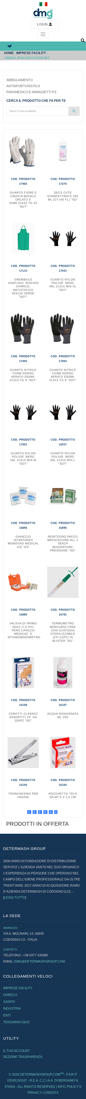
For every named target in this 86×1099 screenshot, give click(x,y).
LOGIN (43, 24)
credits (51, 1092)
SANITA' (9, 1001)
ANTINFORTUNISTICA (23, 86)
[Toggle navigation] (43, 34)
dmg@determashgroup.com (39, 961)
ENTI (7, 1015)
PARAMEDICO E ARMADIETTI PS (31, 92)
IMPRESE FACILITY (31, 53)
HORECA (10, 995)
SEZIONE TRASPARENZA (22, 1057)
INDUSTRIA (12, 1008)
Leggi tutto (14, 897)
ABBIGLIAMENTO (19, 80)
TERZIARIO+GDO (16, 1022)
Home (9, 53)
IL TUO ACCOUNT (16, 1051)
